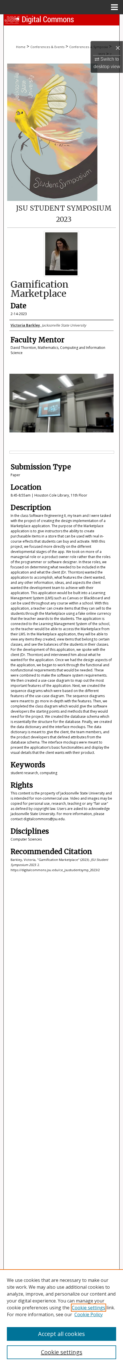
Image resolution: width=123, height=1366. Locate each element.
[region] (61, 1317)
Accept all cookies (61, 1334)
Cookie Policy (88, 1314)
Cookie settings (88, 1307)
